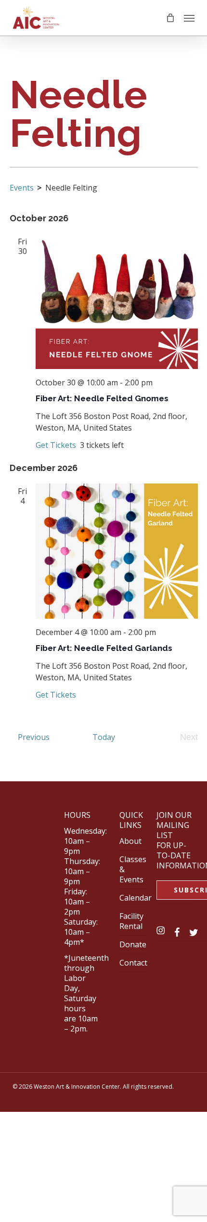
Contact (133, 962)
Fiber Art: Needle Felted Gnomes (102, 398)
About (130, 841)
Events (22, 187)
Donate (132, 944)
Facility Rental (131, 921)
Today (103, 737)
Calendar (135, 897)
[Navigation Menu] (189, 18)
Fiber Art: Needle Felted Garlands (104, 648)
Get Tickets (57, 445)
